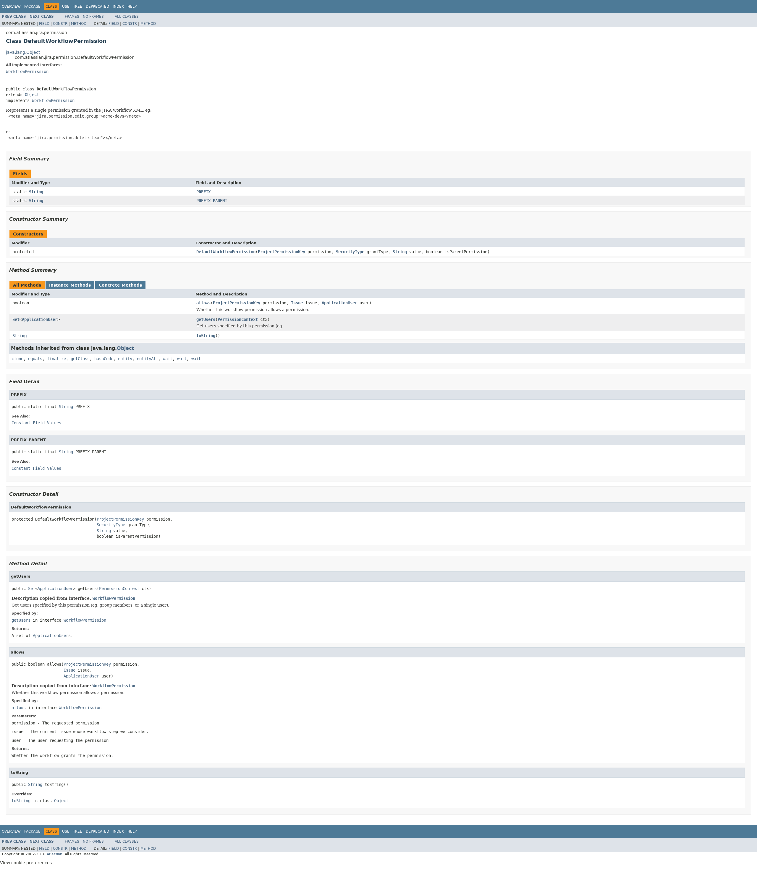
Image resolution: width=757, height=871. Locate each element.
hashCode (103, 358)
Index (118, 6)
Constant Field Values (36, 422)
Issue (297, 302)
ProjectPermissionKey (281, 251)
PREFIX (203, 191)
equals (35, 358)
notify (125, 358)
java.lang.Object (23, 52)
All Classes (127, 16)
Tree (77, 6)
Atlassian (54, 854)
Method (78, 24)
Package (32, 6)
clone (17, 358)
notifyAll (147, 358)
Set (16, 319)
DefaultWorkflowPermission (225, 251)
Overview (11, 6)
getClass (80, 358)
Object (32, 94)
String (36, 191)
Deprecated (97, 6)
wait (167, 358)
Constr (60, 24)
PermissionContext (238, 319)
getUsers (205, 319)
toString (205, 335)
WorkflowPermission (27, 71)
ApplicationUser (339, 302)
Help (132, 6)
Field (44, 24)
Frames (72, 16)
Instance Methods (70, 285)
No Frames (93, 16)
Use (65, 6)
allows (203, 302)
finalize (56, 358)
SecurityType (350, 251)
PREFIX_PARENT (211, 200)
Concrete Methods (120, 285)
